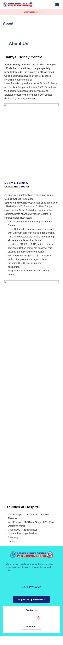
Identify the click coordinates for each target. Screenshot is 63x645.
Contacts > (31, 610)
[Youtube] (31, 618)
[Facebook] (24, 618)
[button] (57, 4)
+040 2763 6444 (31, 587)
